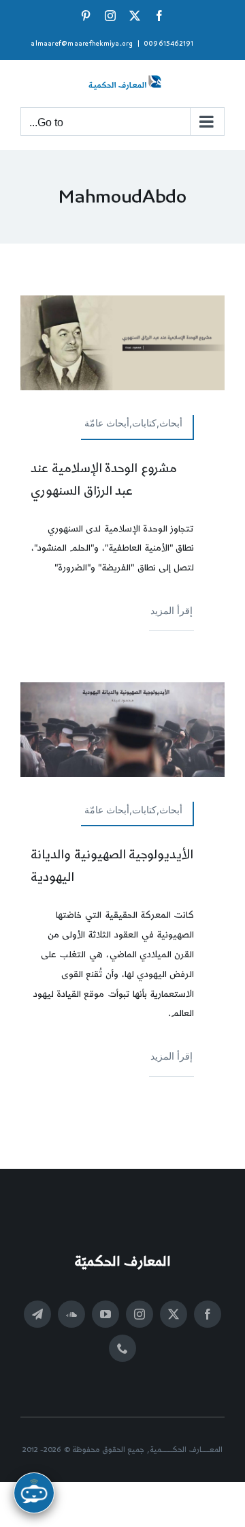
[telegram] (37, 1314)
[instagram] (139, 1314)
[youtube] (105, 1314)
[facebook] (207, 1314)
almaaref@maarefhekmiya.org (82, 44)
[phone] (122, 1348)
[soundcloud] (71, 1314)
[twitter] (173, 1314)
